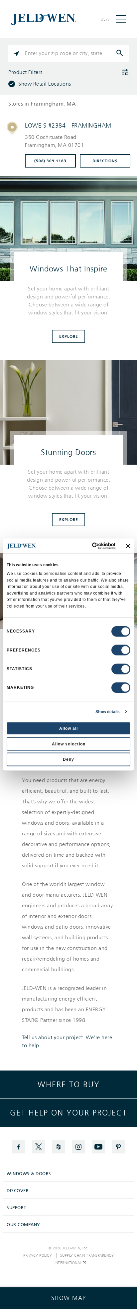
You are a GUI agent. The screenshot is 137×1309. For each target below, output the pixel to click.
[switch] (120, 650)
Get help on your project (68, 1112)
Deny (68, 759)
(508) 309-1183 (50, 161)
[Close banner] (128, 546)
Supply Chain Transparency (87, 1255)
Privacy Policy (37, 1255)
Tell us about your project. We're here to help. (67, 1041)
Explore (68, 336)
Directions (105, 161)
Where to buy (69, 1084)
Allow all (68, 728)
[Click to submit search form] (120, 53)
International (69, 1263)
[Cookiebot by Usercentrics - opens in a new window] (88, 546)
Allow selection (68, 743)
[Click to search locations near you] (16, 53)
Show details (107, 711)
